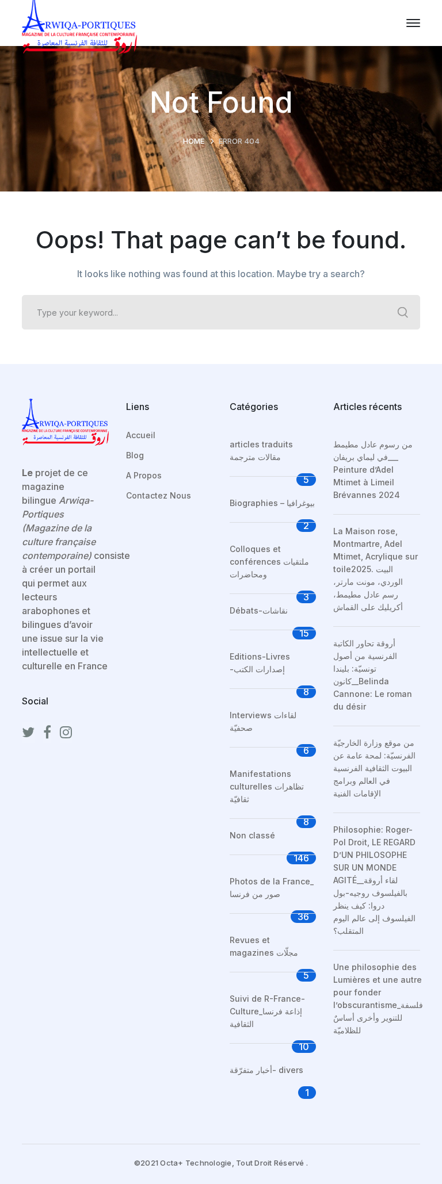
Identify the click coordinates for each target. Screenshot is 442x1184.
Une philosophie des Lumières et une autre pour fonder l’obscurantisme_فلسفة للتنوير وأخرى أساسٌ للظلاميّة (378, 998)
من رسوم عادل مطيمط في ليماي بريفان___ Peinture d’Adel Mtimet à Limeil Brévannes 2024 (373, 469)
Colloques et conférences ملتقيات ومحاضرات (269, 561)
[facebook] (47, 732)
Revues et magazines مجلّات (264, 946)
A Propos (144, 475)
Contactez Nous (158, 495)
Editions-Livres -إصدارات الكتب (260, 663)
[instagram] (66, 732)
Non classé (252, 835)
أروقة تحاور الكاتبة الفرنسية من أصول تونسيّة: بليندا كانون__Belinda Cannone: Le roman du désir (372, 674)
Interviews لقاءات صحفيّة (263, 721)
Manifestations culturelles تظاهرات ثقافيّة (267, 786)
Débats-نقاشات (259, 610)
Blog (135, 455)
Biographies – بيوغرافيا (272, 503)
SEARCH (403, 312)
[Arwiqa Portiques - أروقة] (79, 22)
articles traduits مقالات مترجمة (261, 450)
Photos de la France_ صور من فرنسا (272, 887)
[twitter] (28, 732)
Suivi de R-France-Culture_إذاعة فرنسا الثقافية (267, 1011)
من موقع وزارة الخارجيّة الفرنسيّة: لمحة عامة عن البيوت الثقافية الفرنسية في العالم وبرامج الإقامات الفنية (374, 768)
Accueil (140, 435)
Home (193, 140)
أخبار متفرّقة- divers (266, 1070)
